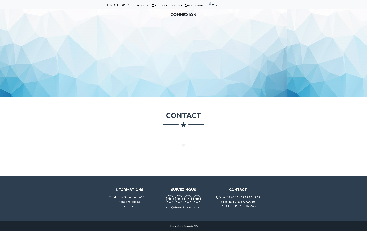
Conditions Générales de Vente (129, 197)
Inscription (200, 76)
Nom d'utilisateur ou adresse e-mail (170, 23)
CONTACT (176, 5)
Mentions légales (129, 201)
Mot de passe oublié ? (183, 85)
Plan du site (128, 206)
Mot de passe (159, 36)
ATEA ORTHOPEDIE (117, 4)
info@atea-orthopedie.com (183, 207)
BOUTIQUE (161, 5)
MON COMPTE (195, 5)
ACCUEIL (144, 5)
